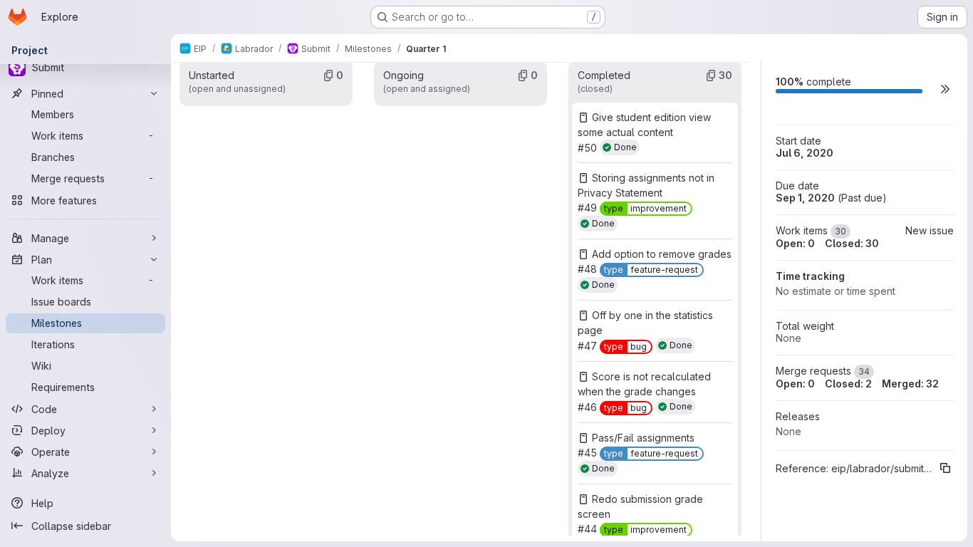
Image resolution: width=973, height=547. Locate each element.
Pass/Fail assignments (643, 438)
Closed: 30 (852, 243)
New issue (929, 230)
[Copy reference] (945, 467)
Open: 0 (795, 243)
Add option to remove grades (662, 254)
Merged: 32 (910, 383)
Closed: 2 (848, 383)
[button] (945, 88)
